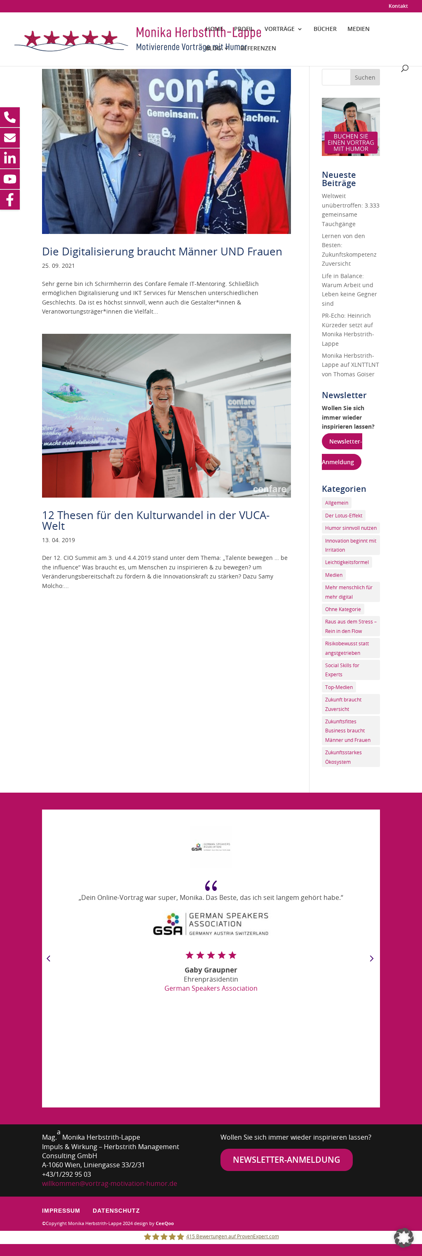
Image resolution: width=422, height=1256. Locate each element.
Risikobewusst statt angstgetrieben (347, 648)
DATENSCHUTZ (116, 1210)
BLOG (213, 48)
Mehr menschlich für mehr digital (349, 592)
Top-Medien (339, 687)
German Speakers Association (211, 988)
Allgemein (336, 502)
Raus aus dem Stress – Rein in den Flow (351, 626)
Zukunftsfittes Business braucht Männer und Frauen (347, 730)
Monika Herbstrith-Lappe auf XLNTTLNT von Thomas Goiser (350, 365)
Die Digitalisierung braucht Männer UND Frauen (162, 251)
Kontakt (398, 6)
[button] (404, 1238)
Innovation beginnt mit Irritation (350, 545)
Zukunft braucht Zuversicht (343, 704)
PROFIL (244, 29)
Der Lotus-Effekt (343, 515)
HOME (214, 29)
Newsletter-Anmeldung (286, 1159)
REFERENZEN (258, 48)
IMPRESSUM (61, 1210)
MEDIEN (358, 29)
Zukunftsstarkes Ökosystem (343, 757)
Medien (333, 574)
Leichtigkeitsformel (347, 562)
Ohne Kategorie (343, 609)
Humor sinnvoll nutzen (351, 527)
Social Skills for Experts (342, 670)
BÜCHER (325, 29)
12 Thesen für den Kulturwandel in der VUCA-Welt (156, 520)
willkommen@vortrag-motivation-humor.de (109, 1183)
